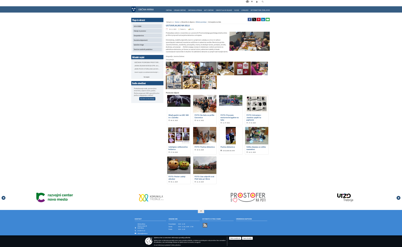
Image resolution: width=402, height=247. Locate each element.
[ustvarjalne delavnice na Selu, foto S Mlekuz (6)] (242, 68)
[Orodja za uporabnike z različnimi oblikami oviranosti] (247, 1)
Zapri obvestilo (247, 238)
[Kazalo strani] (252, 1)
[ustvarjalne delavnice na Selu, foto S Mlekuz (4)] (208, 68)
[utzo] (344, 197)
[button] (262, 1)
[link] (250, 19)
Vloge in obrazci (138, 20)
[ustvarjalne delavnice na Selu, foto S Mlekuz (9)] (191, 82)
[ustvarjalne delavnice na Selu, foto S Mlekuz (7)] (259, 68)
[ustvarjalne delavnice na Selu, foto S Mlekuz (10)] (208, 82)
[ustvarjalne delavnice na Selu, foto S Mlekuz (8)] (174, 82)
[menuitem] (169, 9)
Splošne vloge (139, 45)
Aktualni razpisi (138, 57)
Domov (177, 22)
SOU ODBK (137, 26)
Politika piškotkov (175, 245)
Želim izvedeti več (235, 238)
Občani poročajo (201, 22)
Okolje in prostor (140, 31)
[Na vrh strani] (201, 211)
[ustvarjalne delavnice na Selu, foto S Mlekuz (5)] (225, 68)
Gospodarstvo (139, 35)
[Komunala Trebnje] (151, 197)
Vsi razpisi (146, 77)
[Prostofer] (248, 197)
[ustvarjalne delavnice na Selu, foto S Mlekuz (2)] (174, 68)
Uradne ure (173, 219)
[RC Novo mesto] (54, 197)
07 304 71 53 (141, 231)
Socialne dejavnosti (141, 40)
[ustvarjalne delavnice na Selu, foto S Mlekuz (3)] (191, 68)
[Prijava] (257, 2)
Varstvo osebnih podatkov (143, 49)
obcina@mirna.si (142, 233)
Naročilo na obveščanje (147, 99)
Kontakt (138, 219)
